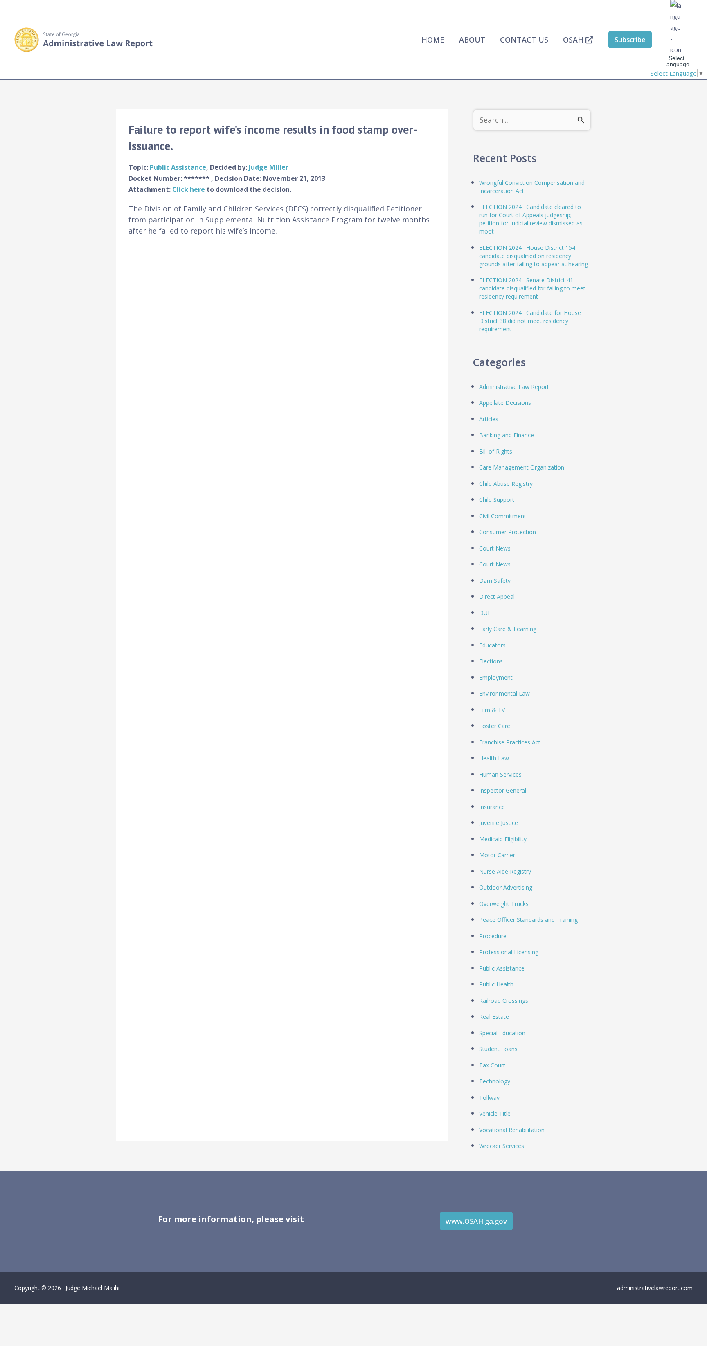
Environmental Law (504, 693)
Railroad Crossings (503, 1000)
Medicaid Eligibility (503, 839)
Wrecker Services (501, 1146)
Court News (495, 548)
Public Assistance (178, 167)
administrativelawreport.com (655, 1288)
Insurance (492, 807)
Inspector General (502, 790)
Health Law (494, 758)
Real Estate (494, 1016)
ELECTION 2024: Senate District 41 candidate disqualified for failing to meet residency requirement (532, 288)
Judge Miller (268, 167)
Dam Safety (495, 580)
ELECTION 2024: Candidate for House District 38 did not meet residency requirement (530, 321)
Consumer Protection (507, 532)
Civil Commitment (502, 516)
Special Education (502, 1033)
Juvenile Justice (498, 823)
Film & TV (492, 710)
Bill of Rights (495, 451)
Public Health (496, 984)
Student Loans (498, 1049)
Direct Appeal (497, 596)
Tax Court (492, 1065)
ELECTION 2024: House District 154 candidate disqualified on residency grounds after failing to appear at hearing (533, 256)
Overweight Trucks (504, 904)
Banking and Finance (506, 435)
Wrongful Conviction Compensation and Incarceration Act (532, 187)
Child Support (496, 499)
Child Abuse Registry (506, 484)
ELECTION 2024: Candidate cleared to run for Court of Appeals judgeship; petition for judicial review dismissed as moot (531, 219)
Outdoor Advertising (505, 887)
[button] (630, 39)
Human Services (500, 774)
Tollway (489, 1097)
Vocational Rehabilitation (512, 1130)
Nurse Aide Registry (505, 871)
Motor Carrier (497, 855)
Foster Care (494, 726)
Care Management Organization (521, 467)
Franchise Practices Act (509, 742)
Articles (488, 419)
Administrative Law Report (514, 387)
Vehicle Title (495, 1113)
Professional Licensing (508, 952)
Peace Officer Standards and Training (528, 920)
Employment (496, 677)
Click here (189, 189)
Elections (491, 661)
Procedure (493, 936)
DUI (484, 613)
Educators (492, 645)
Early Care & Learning (507, 629)
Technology (494, 1081)
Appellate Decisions (505, 403)
